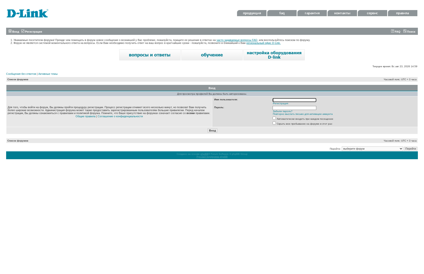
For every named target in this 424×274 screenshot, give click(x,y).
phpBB (204, 154)
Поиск (410, 31)
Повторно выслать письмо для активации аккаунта (303, 114)
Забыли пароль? (282, 111)
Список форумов (17, 79)
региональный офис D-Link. (263, 42)
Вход (15, 31)
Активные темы (48, 73)
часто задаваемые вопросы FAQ (236, 40)
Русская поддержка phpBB (212, 156)
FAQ (397, 31)
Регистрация (33, 31)
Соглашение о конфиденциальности (120, 116)
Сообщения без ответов (21, 73)
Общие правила (85, 116)
